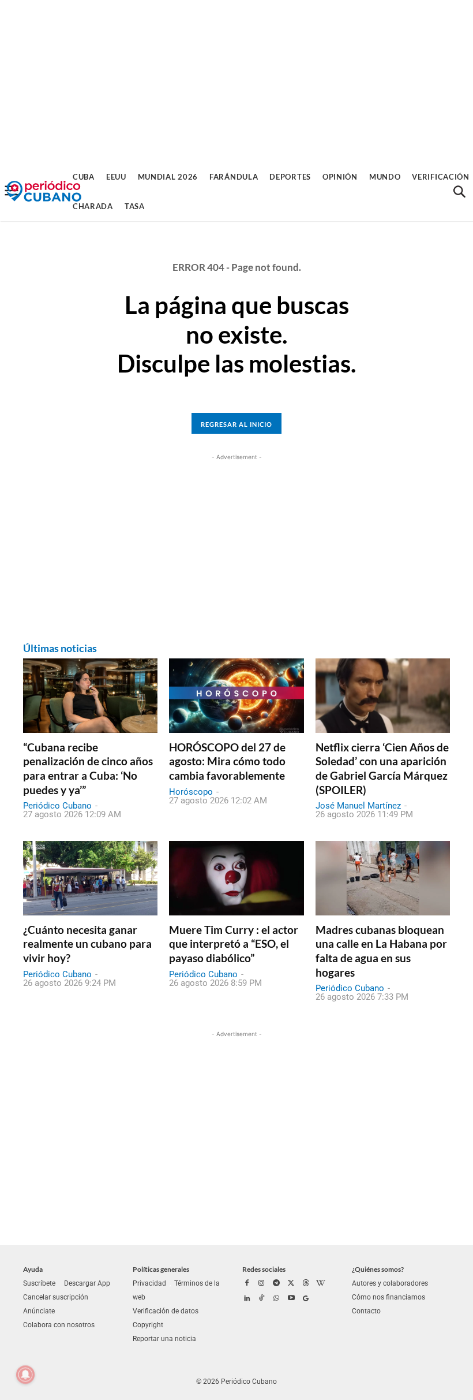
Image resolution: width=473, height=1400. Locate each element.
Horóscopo (191, 792)
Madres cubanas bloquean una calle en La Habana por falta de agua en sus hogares (381, 951)
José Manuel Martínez (358, 805)
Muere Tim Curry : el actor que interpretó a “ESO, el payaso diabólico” (233, 944)
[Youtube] (291, 1299)
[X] (291, 1284)
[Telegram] (276, 1284)
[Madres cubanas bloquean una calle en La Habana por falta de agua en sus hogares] (383, 878)
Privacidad (149, 1283)
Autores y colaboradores (390, 1283)
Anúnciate (39, 1311)
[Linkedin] (246, 1299)
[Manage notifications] (25, 1374)
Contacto (366, 1311)
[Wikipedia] (320, 1284)
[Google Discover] (305, 1299)
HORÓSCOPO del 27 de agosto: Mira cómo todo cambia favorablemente (227, 761)
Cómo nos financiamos (388, 1297)
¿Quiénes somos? (378, 1269)
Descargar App (87, 1283)
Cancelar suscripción (55, 1297)
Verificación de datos (165, 1311)
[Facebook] (246, 1284)
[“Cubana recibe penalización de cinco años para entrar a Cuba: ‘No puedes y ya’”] (90, 695)
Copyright (148, 1325)
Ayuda (33, 1269)
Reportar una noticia (164, 1339)
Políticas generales (161, 1269)
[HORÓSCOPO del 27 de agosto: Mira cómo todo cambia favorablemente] (236, 695)
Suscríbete (39, 1283)
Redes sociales (264, 1269)
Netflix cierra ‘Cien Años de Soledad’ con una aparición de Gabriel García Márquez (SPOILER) (382, 768)
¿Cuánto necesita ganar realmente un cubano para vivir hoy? (87, 944)
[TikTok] (261, 1299)
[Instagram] (261, 1284)
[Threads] (305, 1284)
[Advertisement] (236, 81)
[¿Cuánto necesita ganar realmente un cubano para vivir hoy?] (90, 878)
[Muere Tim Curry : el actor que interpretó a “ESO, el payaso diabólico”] (236, 878)
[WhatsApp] (276, 1299)
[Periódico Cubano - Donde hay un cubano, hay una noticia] (43, 191)
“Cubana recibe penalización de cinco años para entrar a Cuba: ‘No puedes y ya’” (88, 768)
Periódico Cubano (57, 805)
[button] (459, 191)
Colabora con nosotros (59, 1325)
